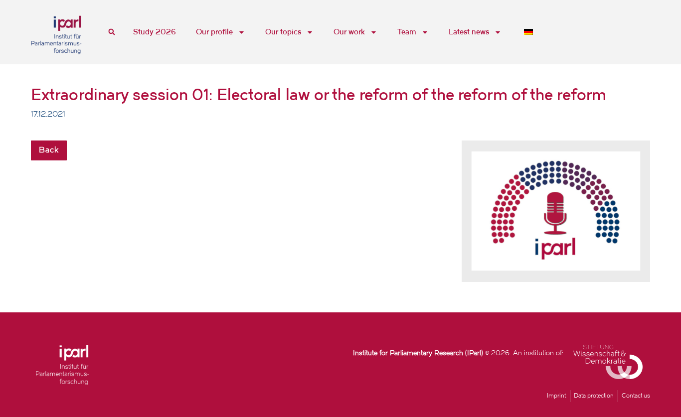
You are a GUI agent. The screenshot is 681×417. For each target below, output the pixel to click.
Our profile (214, 31)
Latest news (469, 31)
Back (49, 150)
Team (406, 31)
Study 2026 (154, 31)
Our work (349, 31)
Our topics (283, 31)
